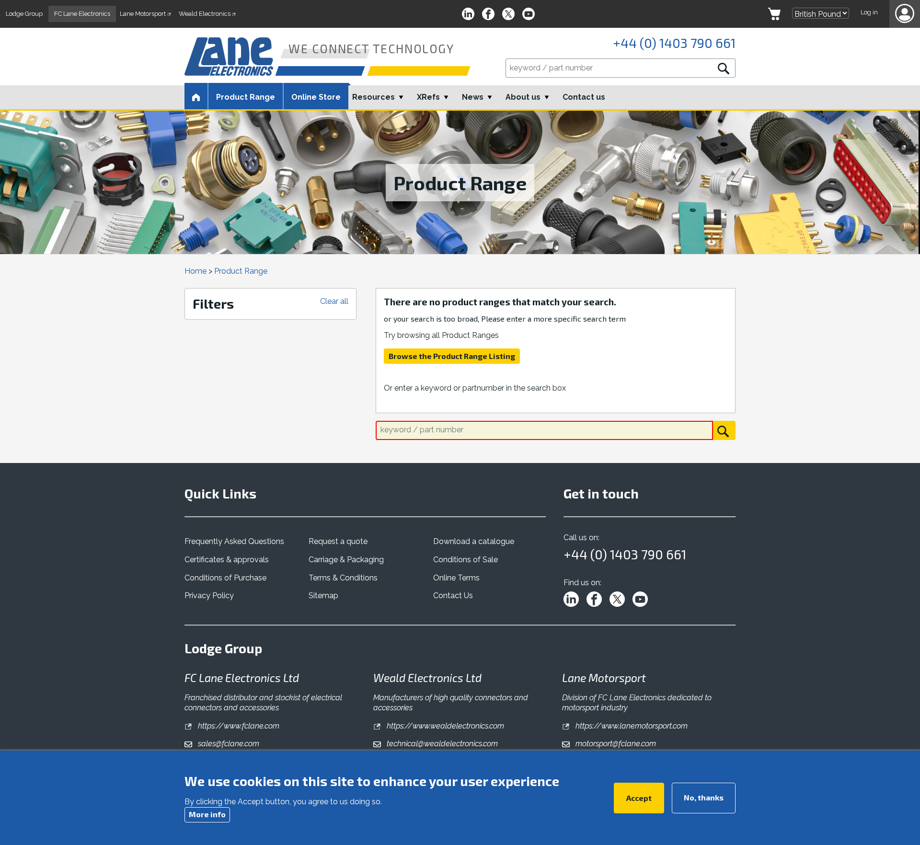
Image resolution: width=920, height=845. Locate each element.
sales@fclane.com (227, 743)
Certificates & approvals (226, 559)
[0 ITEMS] (774, 14)
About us (523, 97)
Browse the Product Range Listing (452, 355)
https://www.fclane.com (237, 725)
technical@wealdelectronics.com (441, 743)
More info (207, 813)
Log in (869, 12)
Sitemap (323, 595)
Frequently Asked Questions (234, 541)
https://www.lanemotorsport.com (631, 725)
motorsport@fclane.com (615, 743)
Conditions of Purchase (225, 577)
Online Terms (456, 577)
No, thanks (704, 796)
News (472, 97)
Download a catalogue (473, 541)
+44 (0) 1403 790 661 (674, 42)
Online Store (316, 97)
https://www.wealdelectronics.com (444, 725)
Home (195, 271)
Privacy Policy (209, 595)
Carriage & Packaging (346, 559)
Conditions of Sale (465, 559)
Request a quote (338, 541)
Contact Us (453, 595)
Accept (639, 797)
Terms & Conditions (343, 577)
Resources (373, 97)
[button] (904, 14)
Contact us (584, 97)
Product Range (240, 271)
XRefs (428, 97)
